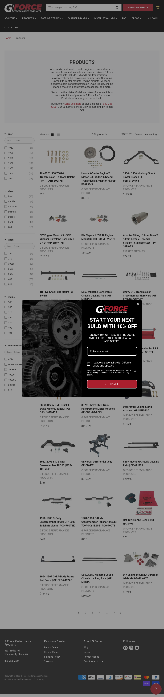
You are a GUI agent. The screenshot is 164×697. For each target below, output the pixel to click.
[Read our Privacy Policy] (135, 371)
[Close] (138, 304)
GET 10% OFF (112, 384)
